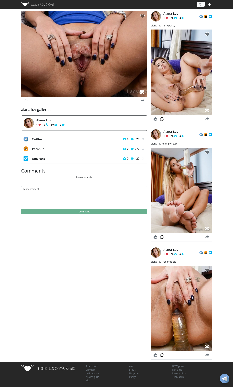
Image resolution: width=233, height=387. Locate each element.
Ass (131, 366)
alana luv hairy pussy (163, 25)
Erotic (132, 369)
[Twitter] (201, 16)
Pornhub (86, 149)
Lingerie (134, 373)
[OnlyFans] (210, 16)
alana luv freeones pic (163, 261)
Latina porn (92, 373)
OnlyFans (86, 159)
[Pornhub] (205, 16)
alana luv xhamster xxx (164, 143)
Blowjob (90, 369)
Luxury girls (179, 373)
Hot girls (177, 369)
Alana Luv (43, 120)
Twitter (86, 139)
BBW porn (178, 366)
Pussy (132, 376)
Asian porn (92, 366)
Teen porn (178, 376)
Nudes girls (92, 376)
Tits (88, 380)
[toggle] (224, 378)
